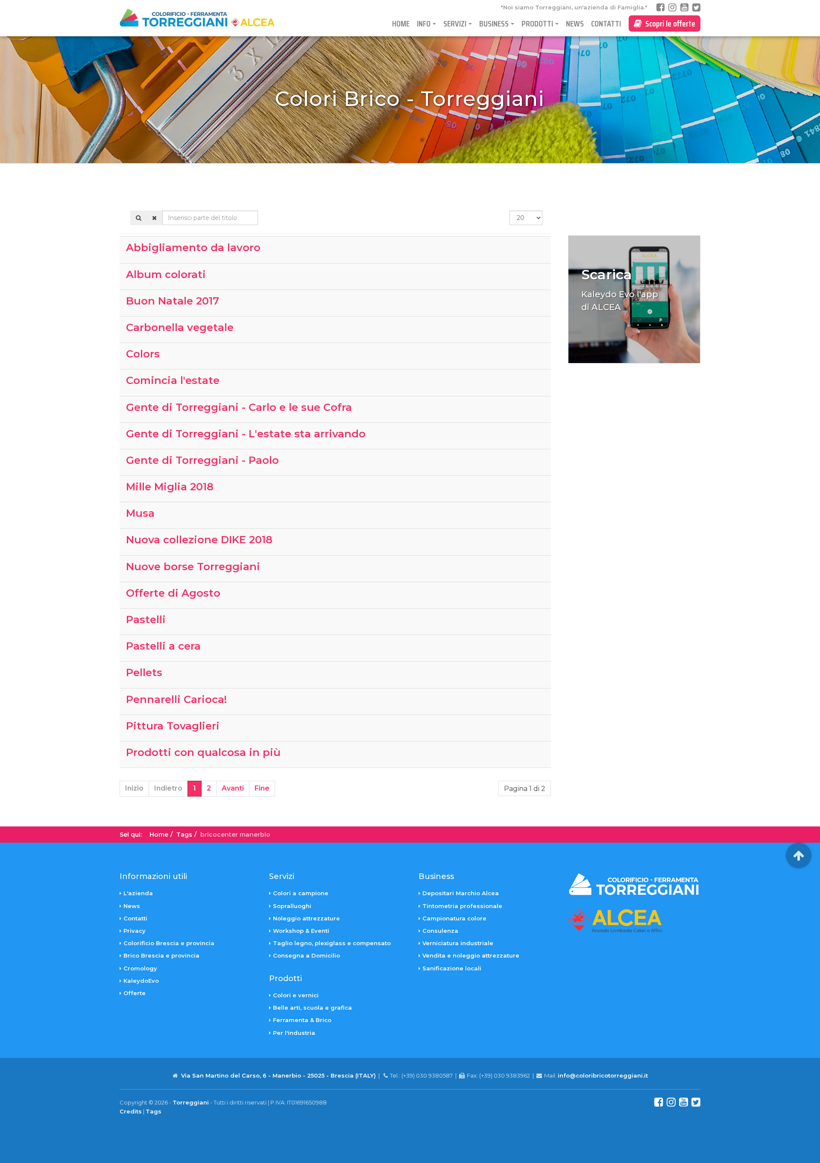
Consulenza (440, 930)
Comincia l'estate (173, 380)
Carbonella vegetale (180, 327)
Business (494, 23)
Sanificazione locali (451, 968)
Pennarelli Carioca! (176, 699)
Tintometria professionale (462, 905)
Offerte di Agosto (173, 593)
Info (423, 23)
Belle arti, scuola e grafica (312, 1007)
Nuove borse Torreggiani (193, 566)
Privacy (134, 930)
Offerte (134, 993)
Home (401, 23)
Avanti (233, 788)
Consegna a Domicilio (306, 955)
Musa (140, 513)
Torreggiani (191, 1102)
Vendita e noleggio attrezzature (470, 955)
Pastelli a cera (163, 646)
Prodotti (537, 23)
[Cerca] (138, 218)
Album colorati (166, 274)
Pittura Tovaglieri (173, 726)
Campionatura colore (454, 918)
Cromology (140, 968)
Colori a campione (300, 893)
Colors (143, 354)
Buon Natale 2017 (172, 301)
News (575, 23)
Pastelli (146, 619)
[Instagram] (672, 7)
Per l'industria (294, 1032)
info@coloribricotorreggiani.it (603, 1075)
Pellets (144, 672)
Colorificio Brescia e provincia (168, 943)
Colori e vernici (296, 995)
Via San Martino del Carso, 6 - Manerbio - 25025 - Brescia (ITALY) (278, 1075)
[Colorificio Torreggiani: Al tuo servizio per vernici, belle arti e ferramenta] (205, 17)
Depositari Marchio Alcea (460, 893)
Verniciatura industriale (457, 943)
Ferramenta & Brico (302, 1020)
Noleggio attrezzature (306, 918)
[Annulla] (154, 218)
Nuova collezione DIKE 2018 (199, 539)
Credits (131, 1111)
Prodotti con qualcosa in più (203, 752)
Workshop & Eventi (301, 930)
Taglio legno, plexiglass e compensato (332, 943)
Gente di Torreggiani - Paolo (202, 460)
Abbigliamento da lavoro (193, 247)
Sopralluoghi (292, 905)
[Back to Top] (798, 855)
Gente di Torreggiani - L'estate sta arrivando (246, 434)
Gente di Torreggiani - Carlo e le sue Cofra (239, 407)
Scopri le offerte (668, 23)
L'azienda (138, 893)
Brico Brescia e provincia (161, 955)
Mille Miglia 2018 (170, 486)
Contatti (606, 23)
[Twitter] (696, 7)
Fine (262, 788)
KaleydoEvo (141, 980)
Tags (184, 834)
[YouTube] (684, 7)
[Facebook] (660, 7)
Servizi (454, 23)
